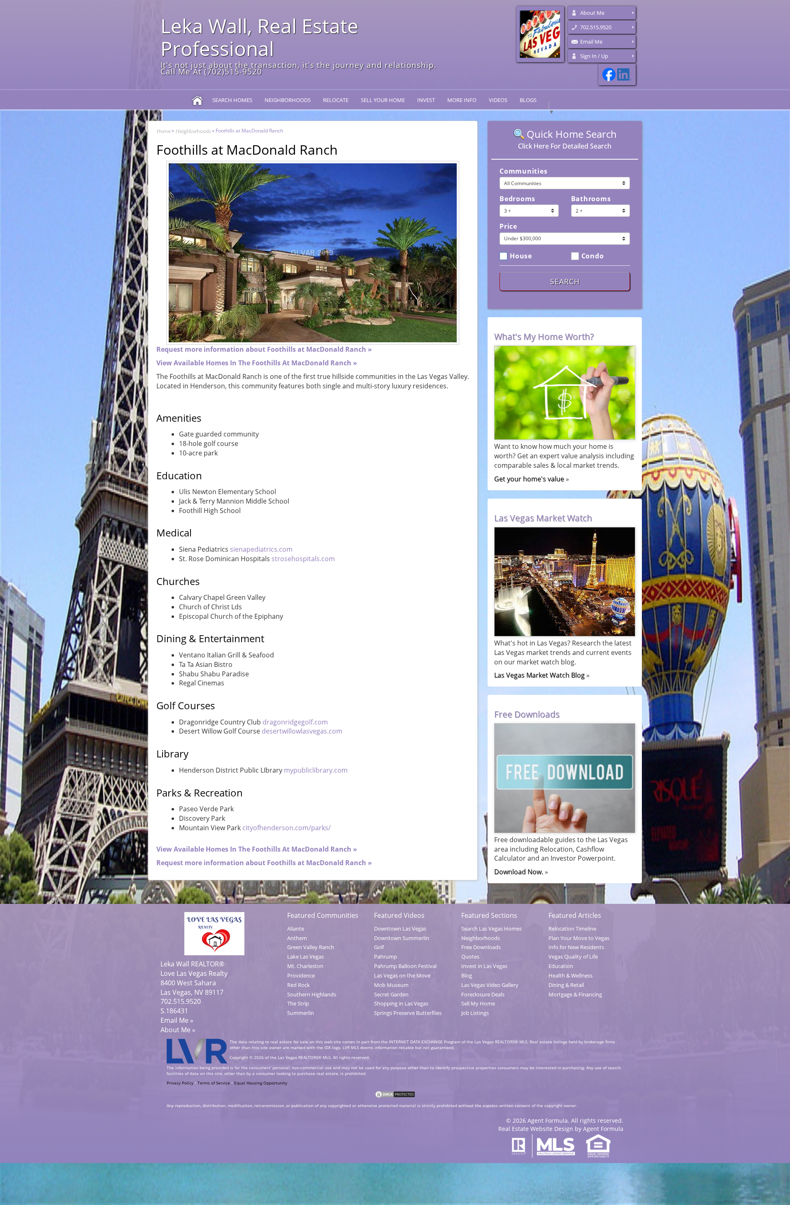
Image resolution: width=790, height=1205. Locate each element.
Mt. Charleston (305, 966)
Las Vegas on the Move (402, 975)
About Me (592, 12)
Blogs (528, 100)
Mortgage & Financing (575, 994)
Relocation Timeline (572, 928)
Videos (498, 100)
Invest (426, 100)
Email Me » (176, 1020)
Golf (379, 947)
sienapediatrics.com (261, 549)
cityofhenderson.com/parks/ (286, 827)
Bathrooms (591, 198)
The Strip (298, 1003)
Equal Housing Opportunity (260, 1083)
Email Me (591, 41)
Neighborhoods (288, 100)
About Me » (177, 1029)
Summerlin (300, 1013)
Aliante (295, 928)
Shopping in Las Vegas (401, 1003)
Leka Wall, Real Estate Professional (259, 37)
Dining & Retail (566, 985)
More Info (461, 100)
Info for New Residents (576, 947)
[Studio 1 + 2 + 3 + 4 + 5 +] (529, 210)
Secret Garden (391, 994)
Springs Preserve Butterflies (407, 1013)
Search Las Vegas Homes (491, 928)
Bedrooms (517, 198)
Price (508, 226)
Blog (466, 975)
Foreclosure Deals (482, 994)
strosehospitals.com (303, 558)
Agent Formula (603, 1129)
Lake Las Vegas (305, 956)
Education (560, 966)
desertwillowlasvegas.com (302, 731)
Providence (301, 975)
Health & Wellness (570, 975)
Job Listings (475, 1013)
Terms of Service (214, 1083)
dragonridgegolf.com (295, 722)
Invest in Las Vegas (484, 966)
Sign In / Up (594, 56)
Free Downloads (481, 947)
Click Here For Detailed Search (564, 146)
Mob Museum (391, 985)
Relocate (336, 100)
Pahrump (385, 956)
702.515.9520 (595, 27)
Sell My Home (478, 1003)
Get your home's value (529, 478)
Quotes (470, 956)
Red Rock (298, 985)
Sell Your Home (383, 100)
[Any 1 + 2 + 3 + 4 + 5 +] (600, 210)
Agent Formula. (548, 1120)
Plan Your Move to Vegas (578, 938)
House (521, 255)
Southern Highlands (311, 994)
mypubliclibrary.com (316, 770)
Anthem (297, 938)
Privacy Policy (181, 1083)
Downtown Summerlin (401, 938)
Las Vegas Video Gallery (489, 985)
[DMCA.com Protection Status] (395, 1094)
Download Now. (518, 871)
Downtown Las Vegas (400, 928)
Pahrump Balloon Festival (405, 966)
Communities (523, 171)
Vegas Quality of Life (573, 956)
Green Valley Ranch (310, 947)
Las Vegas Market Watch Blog (539, 675)
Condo (592, 255)
